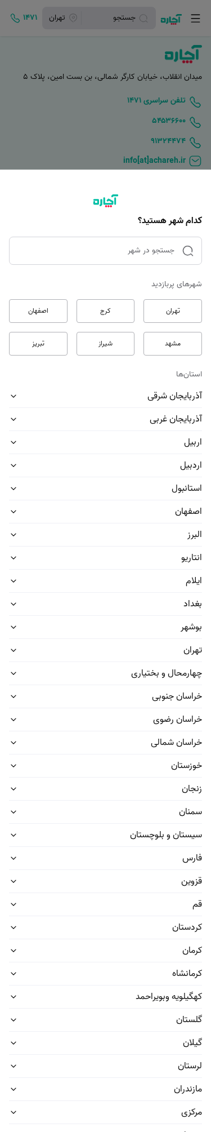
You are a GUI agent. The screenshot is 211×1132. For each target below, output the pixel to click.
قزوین (191, 881)
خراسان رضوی (177, 719)
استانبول (187, 488)
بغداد (192, 604)
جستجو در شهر (151, 250)
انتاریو (191, 558)
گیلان (192, 1043)
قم (197, 904)
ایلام (194, 581)
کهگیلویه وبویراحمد (169, 996)
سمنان (190, 812)
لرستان (190, 1066)
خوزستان (186, 765)
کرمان (192, 950)
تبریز (38, 343)
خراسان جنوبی (177, 696)
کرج (105, 310)
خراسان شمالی (176, 742)
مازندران (188, 1089)
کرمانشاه (187, 973)
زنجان (192, 789)
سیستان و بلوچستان (166, 835)
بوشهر (191, 627)
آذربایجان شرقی (174, 396)
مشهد (173, 343)
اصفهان (38, 310)
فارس (192, 858)
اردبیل (191, 465)
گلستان (189, 1020)
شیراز (105, 343)
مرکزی (191, 1112)
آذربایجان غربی (176, 419)
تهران (173, 310)
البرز (194, 534)
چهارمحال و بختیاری (166, 673)
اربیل (193, 442)
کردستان (187, 927)
